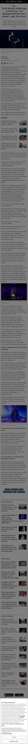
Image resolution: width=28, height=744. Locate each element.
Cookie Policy (22, 716)
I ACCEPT (14, 737)
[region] (14, 721)
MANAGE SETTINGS (14, 741)
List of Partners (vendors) (6, 733)
